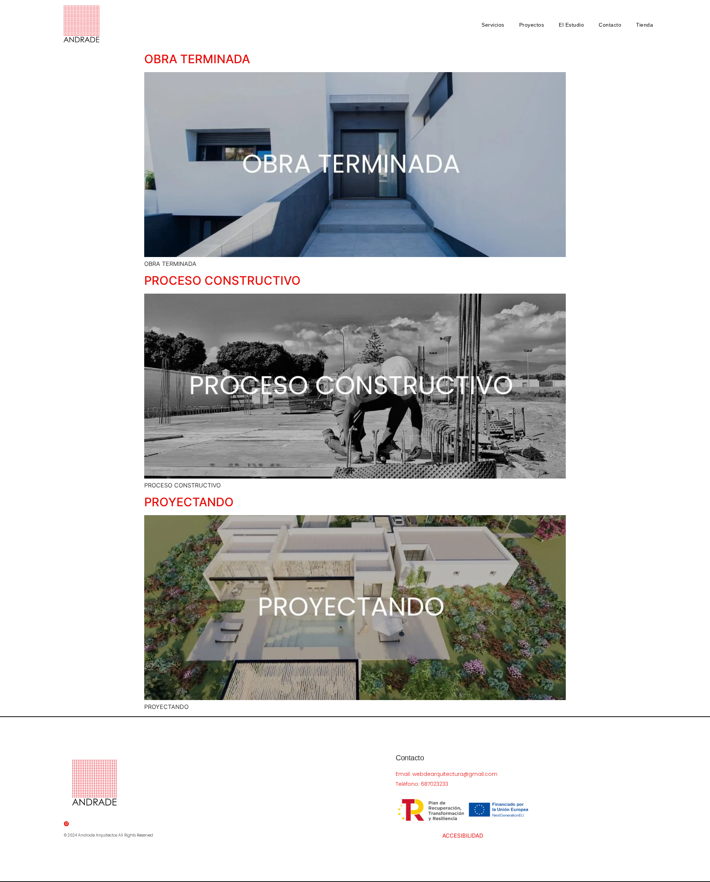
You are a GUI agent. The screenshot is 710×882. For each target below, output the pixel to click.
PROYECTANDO (189, 502)
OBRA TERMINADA (197, 59)
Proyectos (531, 25)
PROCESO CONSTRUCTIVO (222, 280)
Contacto (610, 25)
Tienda (644, 25)
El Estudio (571, 25)
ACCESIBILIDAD (462, 835)
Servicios (492, 25)
